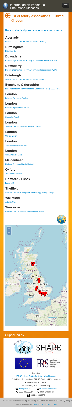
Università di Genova (47, 376)
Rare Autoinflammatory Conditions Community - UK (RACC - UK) (32, 88)
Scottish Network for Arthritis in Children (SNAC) (25, 41)
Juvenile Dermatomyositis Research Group (23, 126)
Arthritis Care (10, 201)
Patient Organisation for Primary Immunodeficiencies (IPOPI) (31, 60)
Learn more (38, 404)
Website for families (48, 388)
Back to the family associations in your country (33, 30)
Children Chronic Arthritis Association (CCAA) (24, 211)
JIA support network (13, 173)
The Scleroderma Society (16, 145)
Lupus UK (9, 182)
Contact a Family (12, 116)
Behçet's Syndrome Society (17, 107)
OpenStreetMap (51, 317)
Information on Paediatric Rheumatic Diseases (27, 6)
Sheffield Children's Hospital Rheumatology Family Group (29, 192)
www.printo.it (24, 388)
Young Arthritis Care (13, 154)
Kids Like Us (10, 50)
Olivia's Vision (11, 135)
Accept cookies (50, 404)
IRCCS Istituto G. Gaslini (26, 376)
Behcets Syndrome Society (16, 98)
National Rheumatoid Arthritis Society (21, 164)
